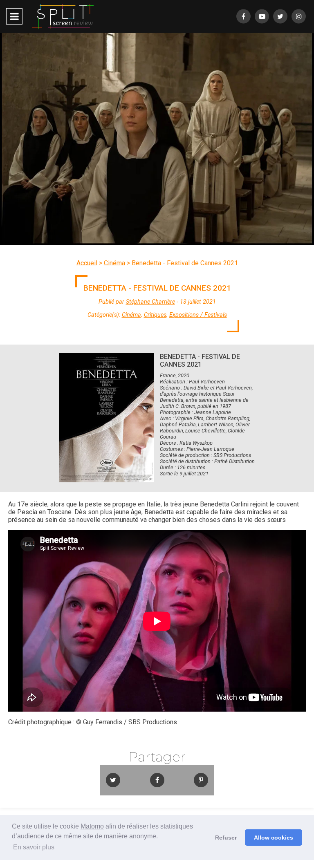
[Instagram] (299, 16)
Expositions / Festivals (198, 314)
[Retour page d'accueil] (63, 16)
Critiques (155, 314)
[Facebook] (243, 16)
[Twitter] (280, 16)
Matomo (92, 826)
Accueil (86, 263)
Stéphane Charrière (150, 301)
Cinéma (114, 263)
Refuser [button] (226, 837)
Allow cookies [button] (273, 837)
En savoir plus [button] (33, 847)
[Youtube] (262, 16)
